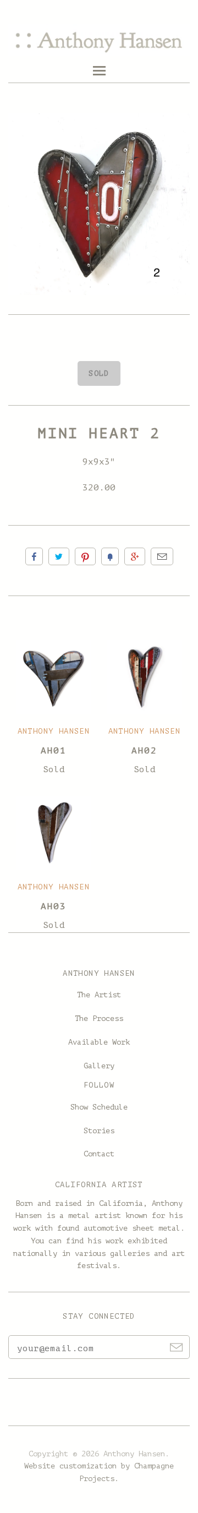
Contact (99, 1154)
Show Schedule (99, 1107)
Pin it (85, 556)
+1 (134, 556)
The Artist (99, 995)
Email (162, 556)
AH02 (144, 751)
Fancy (110, 556)
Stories (99, 1131)
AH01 (53, 751)
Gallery (99, 1066)
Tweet (58, 556)
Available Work (99, 1042)
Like (34, 556)
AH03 (53, 906)
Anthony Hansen (54, 731)
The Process (99, 1018)
